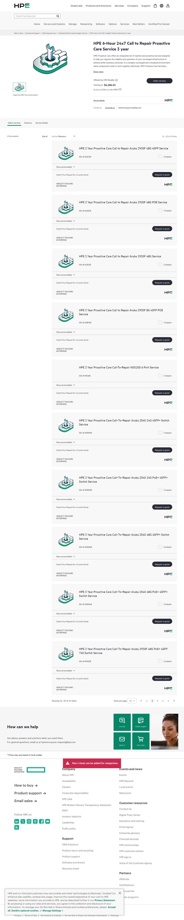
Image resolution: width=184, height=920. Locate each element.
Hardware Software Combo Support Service (72, 33)
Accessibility (69, 781)
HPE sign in (125, 857)
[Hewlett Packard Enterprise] (21, 5)
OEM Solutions (70, 844)
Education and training (131, 821)
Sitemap (115, 915)
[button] (120, 893)
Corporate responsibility (75, 793)
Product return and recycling (77, 850)
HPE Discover (126, 781)
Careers (66, 787)
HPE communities (129, 845)
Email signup (126, 827)
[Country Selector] (161, 5)
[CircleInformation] (117, 80)
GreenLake (76, 5)
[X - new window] (23, 821)
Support (145, 5)
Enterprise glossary (129, 833)
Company (132, 5)
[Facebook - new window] (41, 821)
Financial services (129, 839)
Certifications (126, 885)
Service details (99, 100)
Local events (126, 787)
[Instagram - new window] (29, 821)
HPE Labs (67, 799)
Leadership (68, 822)
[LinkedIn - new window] (16, 821)
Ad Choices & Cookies (50, 915)
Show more (98, 71)
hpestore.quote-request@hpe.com (58, 742)
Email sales (23, 801)
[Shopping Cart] (155, 5)
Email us (122, 745)
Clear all (44, 136)
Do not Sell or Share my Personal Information (86, 915)
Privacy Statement (105, 900)
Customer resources (133, 803)
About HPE (68, 774)
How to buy (141, 745)
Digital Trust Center (129, 814)
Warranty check (70, 868)
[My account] (168, 5)
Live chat (122, 726)
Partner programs (128, 897)
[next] (174, 700)
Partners (125, 873)
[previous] (141, 700)
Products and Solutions (98, 5)
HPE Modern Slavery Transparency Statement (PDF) (86, 808)
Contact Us (125, 808)
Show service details (64, 166)
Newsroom (125, 793)
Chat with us (110, 107)
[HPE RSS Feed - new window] (16, 827)
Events (123, 774)
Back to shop (18, 33)
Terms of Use (31, 915)
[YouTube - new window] (47, 821)
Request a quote (162, 174)
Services (119, 5)
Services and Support (32, 33)
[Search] (57, 16)
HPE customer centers (131, 851)
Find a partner (127, 891)
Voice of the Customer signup (135, 863)
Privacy (17, 915)
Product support (140, 726)
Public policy (69, 828)
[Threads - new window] (35, 821)
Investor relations (71, 816)
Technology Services (49, 33)
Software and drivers (73, 862)
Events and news (130, 769)
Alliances (124, 879)
